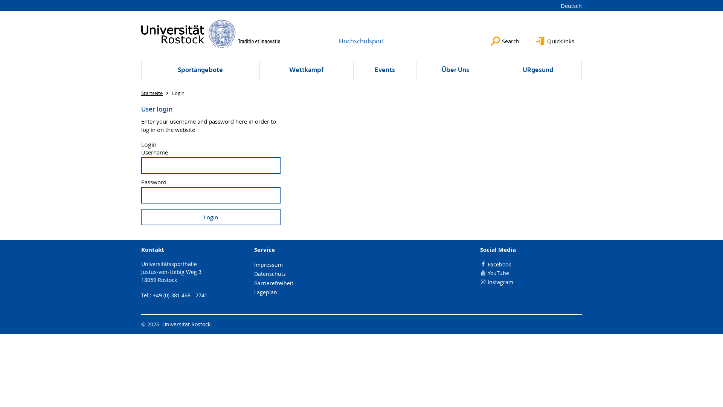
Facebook (499, 264)
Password (153, 182)
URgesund (538, 70)
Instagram (500, 282)
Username (154, 152)
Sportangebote (200, 70)
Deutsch (571, 5)
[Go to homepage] (211, 34)
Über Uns (455, 70)
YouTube (498, 273)
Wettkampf (306, 70)
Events (385, 70)
